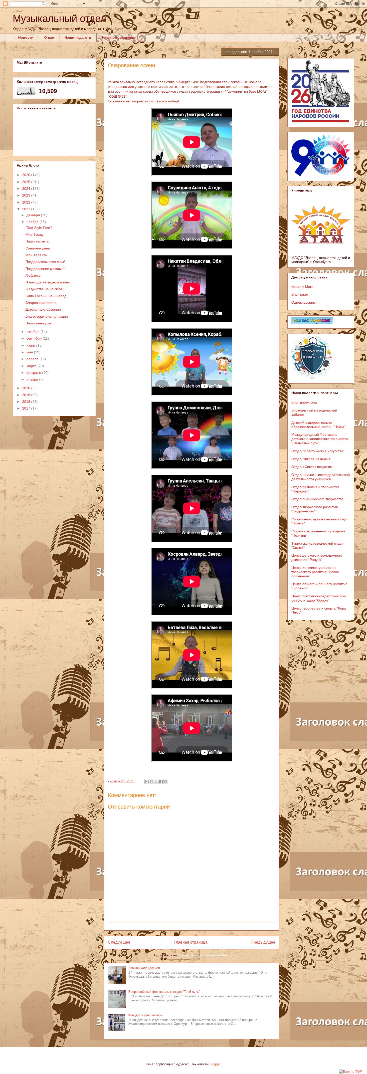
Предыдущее (263, 942)
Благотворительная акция (46, 316)
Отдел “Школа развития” (311, 459)
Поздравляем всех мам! (45, 262)
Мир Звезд (34, 234)
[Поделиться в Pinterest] (165, 781)
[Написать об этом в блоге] (151, 781)
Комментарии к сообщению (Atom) (205, 955)
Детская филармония (43, 309)
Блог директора (304, 402)
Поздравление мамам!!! (45, 269)
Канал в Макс (302, 287)
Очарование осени (40, 303)
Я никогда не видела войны (47, 282)
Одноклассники (304, 302)
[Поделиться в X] (156, 781)
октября (33, 332)
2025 (26, 182)
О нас (49, 37)
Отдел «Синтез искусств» (312, 467)
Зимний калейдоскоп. (144, 968)
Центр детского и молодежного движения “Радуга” (316, 557)
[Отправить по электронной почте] (146, 781)
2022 (26, 202)
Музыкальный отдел (59, 18)
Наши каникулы (38, 323)
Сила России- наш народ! (46, 296)
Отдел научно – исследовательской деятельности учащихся (320, 477)
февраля (34, 373)
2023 (26, 195)
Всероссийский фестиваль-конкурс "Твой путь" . (165, 992)
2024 (26, 189)
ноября (32, 222)
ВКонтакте (299, 294)
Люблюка (32, 275)
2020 (26, 388)
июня (31, 345)
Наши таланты (37, 241)
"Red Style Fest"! (38, 228)
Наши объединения (119, 37)
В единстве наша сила (43, 289)
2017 (26, 408)
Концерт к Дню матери (145, 1015)
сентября (34, 338)
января (32, 379)
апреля (32, 359)
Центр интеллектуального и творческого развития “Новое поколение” (315, 572)
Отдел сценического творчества (317, 499)
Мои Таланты (36, 255)
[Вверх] (350, 1072)
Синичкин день (37, 248)
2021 (26, 209)
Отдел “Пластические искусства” (318, 451)
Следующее (119, 942)
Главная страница (190, 942)
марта (31, 366)
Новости (25, 37)
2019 (26, 395)
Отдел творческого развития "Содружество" (314, 509)
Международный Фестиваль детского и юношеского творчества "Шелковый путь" (319, 438)
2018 (26, 402)
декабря (33, 215)
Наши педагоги (78, 37)
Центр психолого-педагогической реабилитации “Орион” (318, 598)
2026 (26, 175)
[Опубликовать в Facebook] (161, 781)
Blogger (214, 1064)
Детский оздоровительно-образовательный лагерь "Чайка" (318, 425)
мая (30, 352)
